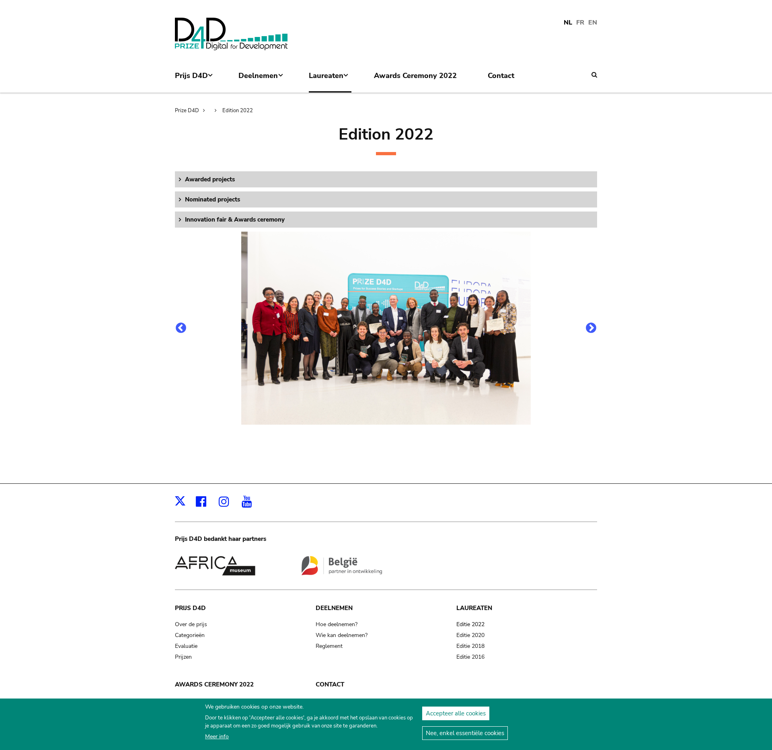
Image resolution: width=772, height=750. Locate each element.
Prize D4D (187, 110)
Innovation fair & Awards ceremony (235, 220)
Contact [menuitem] (501, 75)
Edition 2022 (237, 110)
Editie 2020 (470, 635)
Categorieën (190, 635)
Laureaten (474, 608)
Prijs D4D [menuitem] (191, 81)
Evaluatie (186, 646)
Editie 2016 (470, 657)
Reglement (329, 646)
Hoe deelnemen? (336, 624)
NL (568, 22)
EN (592, 22)
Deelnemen (334, 608)
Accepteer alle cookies (456, 713)
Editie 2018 (470, 646)
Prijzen (183, 657)
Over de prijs (191, 624)
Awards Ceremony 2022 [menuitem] (415, 75)
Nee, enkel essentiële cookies (465, 733)
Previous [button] (181, 328)
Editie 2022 (470, 624)
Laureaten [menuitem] (326, 81)
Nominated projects (212, 199)
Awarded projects (210, 179)
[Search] (594, 75)
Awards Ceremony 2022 (214, 684)
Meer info (217, 737)
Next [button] (591, 328)
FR (580, 22)
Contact (330, 684)
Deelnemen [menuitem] (258, 81)
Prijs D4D (190, 608)
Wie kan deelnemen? (342, 635)
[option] (386, 328)
